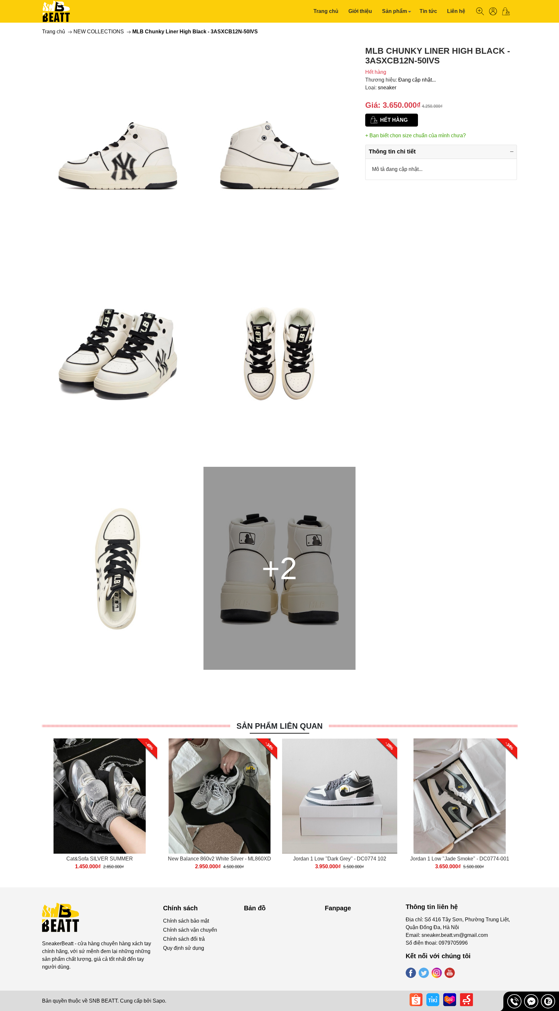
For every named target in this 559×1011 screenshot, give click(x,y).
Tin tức (428, 11)
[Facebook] (411, 973)
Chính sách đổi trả (184, 939)
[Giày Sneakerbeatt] (56, 11)
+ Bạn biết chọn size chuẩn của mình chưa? (415, 135)
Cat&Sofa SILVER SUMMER (99, 858)
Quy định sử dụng (183, 948)
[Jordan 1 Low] (459, 796)
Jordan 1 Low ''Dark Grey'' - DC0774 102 (339, 858)
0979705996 (453, 943)
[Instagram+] (437, 973)
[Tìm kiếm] (480, 11)
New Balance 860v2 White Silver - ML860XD (219, 858)
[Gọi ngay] (514, 1001)
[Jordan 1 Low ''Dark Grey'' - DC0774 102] (339, 796)
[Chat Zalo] (548, 1001)
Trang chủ (325, 11)
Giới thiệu (360, 11)
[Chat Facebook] (531, 1001)
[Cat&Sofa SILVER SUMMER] (99, 796)
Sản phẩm (394, 11)
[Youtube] (449, 973)
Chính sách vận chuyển (190, 930)
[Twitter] (424, 973)
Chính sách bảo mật (186, 921)
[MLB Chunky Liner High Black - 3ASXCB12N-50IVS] (118, 147)
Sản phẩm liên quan (279, 726)
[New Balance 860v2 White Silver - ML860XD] (219, 796)
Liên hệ (456, 11)
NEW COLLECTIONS (98, 31)
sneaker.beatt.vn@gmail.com (455, 935)
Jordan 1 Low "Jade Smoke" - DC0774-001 (459, 858)
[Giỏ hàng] (508, 11)
